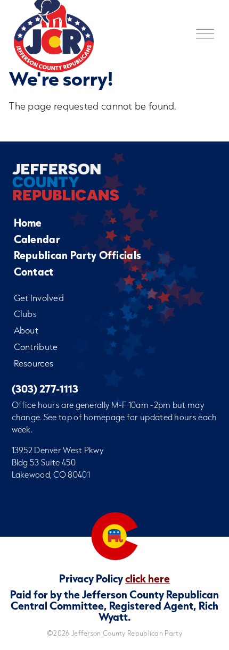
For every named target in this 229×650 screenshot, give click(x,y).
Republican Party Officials (78, 255)
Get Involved (39, 297)
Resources (34, 363)
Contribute (36, 346)
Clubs (25, 313)
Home (28, 222)
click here (147, 578)
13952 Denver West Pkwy (58, 450)
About (26, 330)
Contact (34, 271)
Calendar (37, 239)
